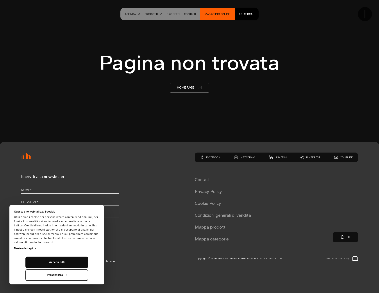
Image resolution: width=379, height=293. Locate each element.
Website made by (337, 258)
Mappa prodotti (210, 227)
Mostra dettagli (23, 248)
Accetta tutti (56, 262)
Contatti (203, 179)
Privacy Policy (208, 191)
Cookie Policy (208, 203)
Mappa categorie (212, 239)
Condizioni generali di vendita (223, 215)
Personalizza (55, 275)
